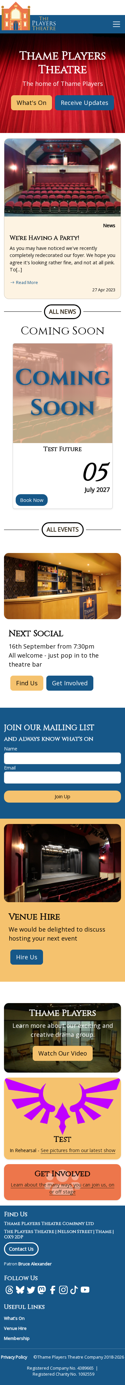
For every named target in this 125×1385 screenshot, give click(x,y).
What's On (14, 1318)
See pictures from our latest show (78, 1150)
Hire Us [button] (26, 957)
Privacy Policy (14, 1357)
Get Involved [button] (70, 683)
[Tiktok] (74, 1289)
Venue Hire (15, 1328)
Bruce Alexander (35, 1264)
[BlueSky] (20, 1289)
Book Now (31, 500)
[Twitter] (31, 1289)
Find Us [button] (27, 683)
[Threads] (9, 1289)
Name (10, 748)
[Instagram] (63, 1289)
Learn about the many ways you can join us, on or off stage (62, 1188)
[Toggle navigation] (116, 24)
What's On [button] (31, 103)
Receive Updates (84, 103)
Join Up (62, 796)
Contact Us (21, 1249)
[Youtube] (85, 1289)
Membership (17, 1338)
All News (62, 311)
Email (10, 768)
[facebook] (52, 1289)
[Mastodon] (41, 1289)
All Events (63, 529)
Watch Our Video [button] (62, 1053)
